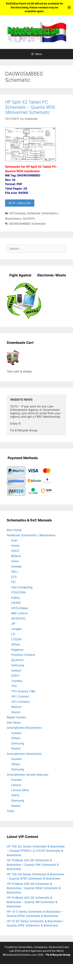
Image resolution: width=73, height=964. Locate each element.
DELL (14, 571)
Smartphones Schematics (24, 754)
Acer (14, 540)
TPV (14, 686)
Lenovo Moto (20, 790)
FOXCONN (18, 592)
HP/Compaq (17, 213)
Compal (16, 566)
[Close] (69, 7)
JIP (13, 623)
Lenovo (16, 785)
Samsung (17, 665)
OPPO (15, 795)
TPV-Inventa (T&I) (23, 691)
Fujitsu (15, 597)
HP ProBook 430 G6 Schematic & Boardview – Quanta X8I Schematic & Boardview (32, 902)
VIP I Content (20, 696)
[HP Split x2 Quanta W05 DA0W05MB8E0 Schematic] (30, 162)
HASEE (16, 603)
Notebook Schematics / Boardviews (31, 535)
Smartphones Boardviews (24, 727)
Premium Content (23, 655)
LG (13, 634)
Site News (14, 722)
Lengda (16, 629)
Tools (10, 811)
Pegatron (17, 649)
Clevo (15, 561)
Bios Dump (14, 530)
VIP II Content (20, 701)
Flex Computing (21, 587)
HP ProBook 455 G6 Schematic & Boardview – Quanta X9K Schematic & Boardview (33, 865)
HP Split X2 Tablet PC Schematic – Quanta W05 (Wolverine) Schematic (30, 107)
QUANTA (29, 218)
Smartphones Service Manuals (27, 774)
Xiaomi (15, 712)
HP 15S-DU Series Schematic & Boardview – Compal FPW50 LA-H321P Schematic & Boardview (36, 851)
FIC (13, 582)
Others (15, 644)
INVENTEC (18, 618)
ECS (14, 577)
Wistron (16, 707)
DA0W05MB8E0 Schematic (27, 223)
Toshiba (16, 681)
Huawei (16, 733)
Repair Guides (16, 717)
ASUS (15, 550)
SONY (15, 675)
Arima (15, 545)
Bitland (16, 556)
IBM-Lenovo (19, 613)
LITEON (16, 639)
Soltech (16, 670)
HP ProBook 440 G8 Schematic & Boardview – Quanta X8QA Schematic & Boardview (34, 888)
